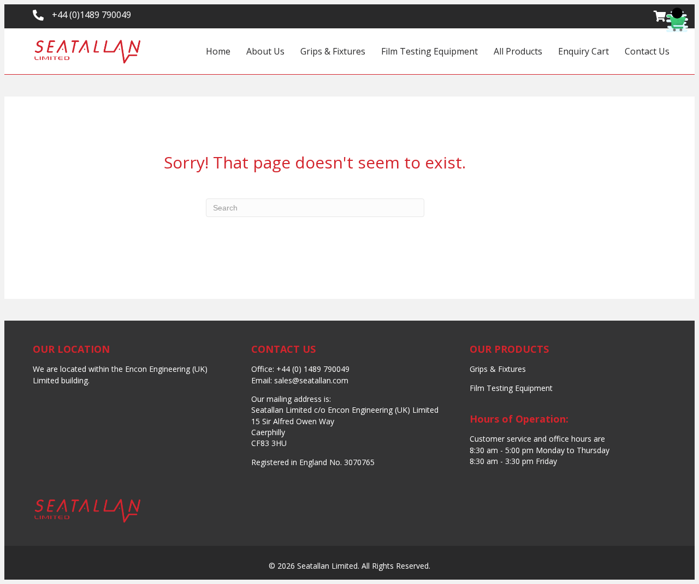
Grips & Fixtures (332, 51)
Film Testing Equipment (429, 51)
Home (218, 51)
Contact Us (647, 51)
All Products (518, 51)
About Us (265, 51)
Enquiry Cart (583, 51)
